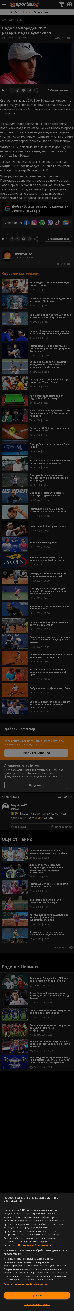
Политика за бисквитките (35, 1245)
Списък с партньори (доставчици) (26, 1284)
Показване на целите (37, 1304)
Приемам (37, 1295)
